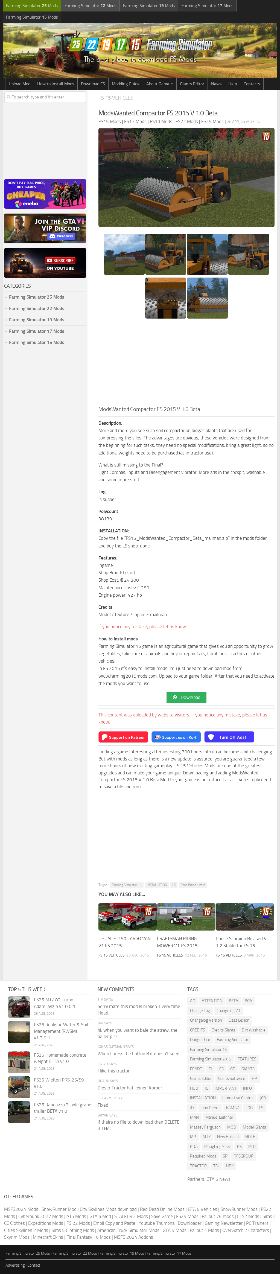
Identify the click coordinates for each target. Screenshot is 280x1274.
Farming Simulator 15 (127, 885)
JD (192, 1107)
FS (221, 1068)
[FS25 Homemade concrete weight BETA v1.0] (19, 1062)
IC (206, 1088)
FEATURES (247, 1059)
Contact (33, 1265)
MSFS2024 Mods (21, 1209)
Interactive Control (237, 1097)
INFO (247, 1088)
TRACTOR (198, 1166)
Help (232, 83)
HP (254, 1078)
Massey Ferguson (205, 1127)
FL (211, 1068)
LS (174, 885)
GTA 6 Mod (100, 1216)
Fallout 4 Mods (204, 1230)
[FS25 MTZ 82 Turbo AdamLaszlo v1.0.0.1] (19, 1007)
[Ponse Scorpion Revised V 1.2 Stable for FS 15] (245, 917)
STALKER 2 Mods (131, 1216)
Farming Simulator (232, 1039)
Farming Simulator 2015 (210, 1059)
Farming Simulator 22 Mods (36, 308)
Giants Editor (192, 83)
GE (232, 1068)
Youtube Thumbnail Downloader (170, 1223)
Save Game (162, 1216)
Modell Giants (254, 1127)
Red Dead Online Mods (162, 1209)
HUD (194, 1088)
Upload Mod (19, 83)
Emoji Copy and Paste (114, 1223)
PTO (252, 1146)
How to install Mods (55, 83)
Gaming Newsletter (224, 1223)
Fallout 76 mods (218, 1216)
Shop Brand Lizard (193, 885)
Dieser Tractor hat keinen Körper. (130, 1088)
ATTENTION (212, 1000)
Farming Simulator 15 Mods (36, 342)
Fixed (103, 1105)
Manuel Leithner (219, 1117)
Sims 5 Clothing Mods (72, 1230)
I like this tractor (114, 1071)
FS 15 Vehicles (115, 98)
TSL (216, 1166)
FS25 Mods (187, 1216)
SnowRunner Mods (239, 1209)
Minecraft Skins (48, 1237)
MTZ (207, 1136)
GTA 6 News (218, 1179)
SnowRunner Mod (59, 1209)
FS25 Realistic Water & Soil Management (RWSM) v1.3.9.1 (61, 1031)
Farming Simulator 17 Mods (36, 331)
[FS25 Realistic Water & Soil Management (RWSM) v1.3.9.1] (19, 1032)
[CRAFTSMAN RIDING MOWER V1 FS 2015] (186, 917)
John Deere (210, 1107)
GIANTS (248, 1068)
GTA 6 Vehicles (202, 1209)
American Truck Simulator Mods (128, 1230)
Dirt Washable (254, 1030)
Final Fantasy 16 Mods (88, 1237)
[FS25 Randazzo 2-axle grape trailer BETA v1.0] (19, 1112)
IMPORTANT (226, 1088)
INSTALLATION (157, 885)
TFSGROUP (243, 1156)
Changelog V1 (228, 1010)
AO (192, 1000)
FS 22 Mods (78, 1223)
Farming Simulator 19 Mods (36, 319)
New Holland (228, 1136)
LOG (249, 1107)
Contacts (252, 83)
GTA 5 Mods (174, 1230)
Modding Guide (125, 83)
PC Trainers (257, 1223)
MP (193, 1136)
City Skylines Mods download (108, 1209)
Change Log (200, 1010)
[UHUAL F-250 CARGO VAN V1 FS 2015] (127, 917)
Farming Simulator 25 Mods (27, 1253)
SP (225, 1156)
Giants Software (231, 1078)
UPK (230, 1166)
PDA (194, 1146)
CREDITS (197, 1030)
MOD (231, 1127)
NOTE (250, 1136)
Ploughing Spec (217, 1146)
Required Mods (203, 1156)
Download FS (93, 83)
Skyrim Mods (17, 1237)
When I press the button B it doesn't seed (138, 1053)
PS (239, 1146)
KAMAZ (232, 1107)
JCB (263, 1097)
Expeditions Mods (45, 1223)
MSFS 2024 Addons (133, 1237)
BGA (248, 1000)
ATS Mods (76, 1216)
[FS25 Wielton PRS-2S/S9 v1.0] (19, 1087)
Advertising (15, 1265)
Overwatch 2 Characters (245, 1230)
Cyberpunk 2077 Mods (40, 1216)
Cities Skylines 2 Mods (26, 1230)
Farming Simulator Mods (32, 5)
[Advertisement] (186, 364)
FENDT (196, 1068)
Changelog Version (206, 1020)
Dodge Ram (200, 1039)
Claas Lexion (239, 1020)
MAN (194, 1117)
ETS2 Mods (248, 1216)
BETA (233, 1000)
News (216, 83)
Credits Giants (223, 1030)
